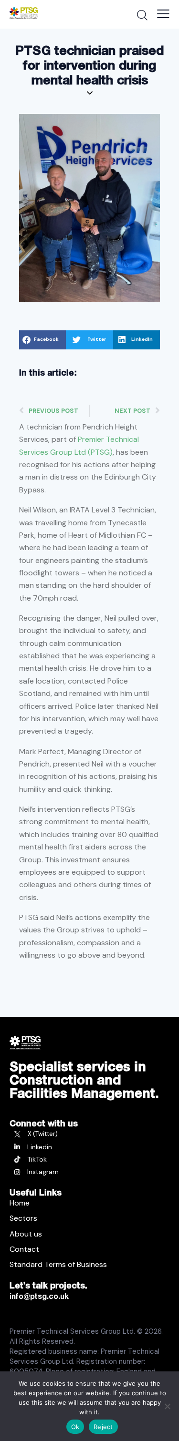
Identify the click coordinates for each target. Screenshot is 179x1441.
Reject (103, 1427)
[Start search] (142, 15)
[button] (42, 339)
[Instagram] (89, 1171)
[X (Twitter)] (89, 1134)
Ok (75, 1427)
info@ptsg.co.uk (39, 1296)
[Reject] (167, 1406)
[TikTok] (89, 1159)
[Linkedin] (89, 1147)
